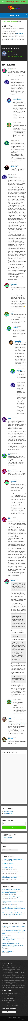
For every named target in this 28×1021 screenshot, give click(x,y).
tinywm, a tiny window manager (10, 872)
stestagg (15, 327)
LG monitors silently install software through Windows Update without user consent (13, 913)
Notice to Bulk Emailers (9, 1000)
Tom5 (9, 718)
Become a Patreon (8, 811)
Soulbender (18, 341)
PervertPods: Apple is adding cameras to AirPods (12, 901)
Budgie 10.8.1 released (8, 863)
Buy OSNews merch (9, 813)
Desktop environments (12, 21)
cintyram (10, 738)
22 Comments (13, 31)
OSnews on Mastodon (9, 998)
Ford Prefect (14, 81)
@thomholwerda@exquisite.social (15, 56)
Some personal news (7, 951)
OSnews (10, 1017)
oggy (9, 418)
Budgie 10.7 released (7, 867)
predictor (10, 69)
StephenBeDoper (15, 142)
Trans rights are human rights (11, 1005)
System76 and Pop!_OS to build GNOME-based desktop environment (13, 876)
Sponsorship (7, 996)
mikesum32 (14, 166)
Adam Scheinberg (20, 972)
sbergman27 (14, 284)
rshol (9, 470)
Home (4, 21)
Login (5, 839)
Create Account (8, 837)
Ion (17, 33)
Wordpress (16, 974)
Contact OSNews (8, 1002)
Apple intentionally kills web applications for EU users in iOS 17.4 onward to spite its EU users (13, 932)
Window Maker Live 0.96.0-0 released (12, 859)
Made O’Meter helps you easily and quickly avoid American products (13, 938)
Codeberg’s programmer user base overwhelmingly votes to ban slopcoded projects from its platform (12, 891)
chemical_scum (17, 99)
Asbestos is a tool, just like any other (11, 897)
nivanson (13, 580)
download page (9, 38)
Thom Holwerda (6, 28)
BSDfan (10, 454)
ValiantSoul (16, 124)
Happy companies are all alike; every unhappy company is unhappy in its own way (13, 907)
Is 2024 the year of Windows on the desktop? (14, 926)
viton (12, 313)
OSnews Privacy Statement (9, 966)
